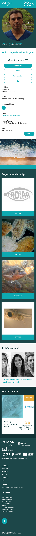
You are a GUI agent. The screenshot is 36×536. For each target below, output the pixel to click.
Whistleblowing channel (16, 487)
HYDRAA (18, 255)
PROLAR (18, 213)
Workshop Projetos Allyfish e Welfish (10, 424)
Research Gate (18, 76)
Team (3, 487)
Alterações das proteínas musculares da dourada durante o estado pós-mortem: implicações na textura (16, 288)
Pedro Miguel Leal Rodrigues (18, 52)
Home (3, 43)
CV (18, 81)
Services (5, 471)
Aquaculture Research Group (11, 116)
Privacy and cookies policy (9, 533)
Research (5, 468)
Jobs (7, 487)
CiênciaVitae (18, 66)
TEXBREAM (18, 296)
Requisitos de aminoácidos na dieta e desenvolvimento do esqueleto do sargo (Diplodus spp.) (16, 329)
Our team (19, 43)
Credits (19, 533)
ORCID (18, 71)
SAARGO (18, 337)
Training (5, 477)
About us (10, 43)
